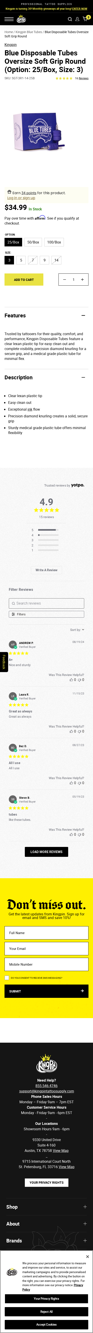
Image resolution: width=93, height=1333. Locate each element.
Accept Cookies (46, 1324)
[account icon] (77, 19)
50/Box (33, 242)
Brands (14, 1240)
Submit (15, 991)
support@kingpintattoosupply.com (46, 1091)
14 (56, 260)
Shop (12, 1206)
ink (30, 409)
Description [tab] (19, 377)
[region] (46, 1291)
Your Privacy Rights (47, 1182)
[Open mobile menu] (9, 19)
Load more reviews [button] (46, 852)
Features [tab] (15, 315)
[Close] (88, 1257)
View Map (66, 1166)
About (12, 1223)
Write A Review (46, 570)
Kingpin (11, 44)
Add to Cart (24, 280)
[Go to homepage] (18, 18)
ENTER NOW (79, 8)
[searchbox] (46, 603)
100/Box (54, 242)
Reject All (46, 1312)
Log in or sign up (21, 197)
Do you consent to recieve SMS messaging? (36, 978)
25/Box (13, 242)
